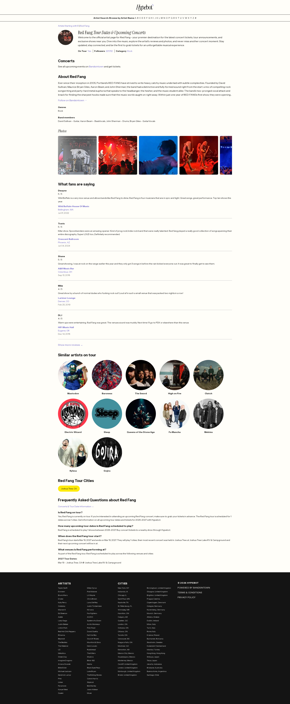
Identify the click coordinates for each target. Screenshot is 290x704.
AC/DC (90, 617)
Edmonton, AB (123, 649)
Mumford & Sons (94, 642)
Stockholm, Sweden (155, 642)
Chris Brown (92, 599)
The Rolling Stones (94, 675)
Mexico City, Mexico (126, 653)
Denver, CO (63, 301)
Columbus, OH (65, 272)
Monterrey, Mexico (125, 660)
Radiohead (91, 649)
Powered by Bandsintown (194, 587)
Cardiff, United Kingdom (127, 664)
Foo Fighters (92, 613)
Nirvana (90, 610)
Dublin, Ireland (153, 620)
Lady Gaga (62, 620)
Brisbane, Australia (154, 668)
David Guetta (92, 631)
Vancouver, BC (124, 639)
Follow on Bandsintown (71, 100)
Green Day (62, 657)
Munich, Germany (154, 613)
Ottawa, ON (123, 631)
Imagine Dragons (65, 660)
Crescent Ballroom (68, 239)
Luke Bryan (91, 671)
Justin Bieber (63, 624)
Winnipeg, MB (123, 610)
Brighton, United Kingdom (157, 595)
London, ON (122, 624)
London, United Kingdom (128, 668)
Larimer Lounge (66, 298)
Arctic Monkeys (93, 624)
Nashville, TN (123, 602)
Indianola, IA (123, 591)
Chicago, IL (122, 595)
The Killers (91, 653)
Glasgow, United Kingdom (157, 591)
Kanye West (63, 689)
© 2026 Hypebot (188, 583)
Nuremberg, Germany (156, 610)
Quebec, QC (123, 620)
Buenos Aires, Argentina (156, 671)
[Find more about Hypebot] (145, 7)
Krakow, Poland (153, 635)
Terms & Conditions (190, 592)
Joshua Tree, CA (69, 488)
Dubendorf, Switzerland (156, 646)
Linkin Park (62, 628)
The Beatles (62, 642)
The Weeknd (63, 646)
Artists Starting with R (68, 25)
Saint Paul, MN (124, 599)
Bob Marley (91, 686)
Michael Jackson (64, 671)
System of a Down (94, 620)
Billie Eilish (62, 668)
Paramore (62, 686)
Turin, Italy (151, 628)
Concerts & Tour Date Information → (76, 506)
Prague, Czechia (153, 599)
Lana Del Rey (92, 602)
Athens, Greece (153, 617)
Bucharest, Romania (155, 639)
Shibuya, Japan (153, 657)
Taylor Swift (62, 588)
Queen (60, 693)
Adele (60, 617)
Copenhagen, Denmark (156, 602)
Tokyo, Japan (152, 660)
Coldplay (61, 606)
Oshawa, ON (123, 628)
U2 (59, 649)
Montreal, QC (123, 646)
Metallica (62, 653)
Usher (60, 682)
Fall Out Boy (92, 635)
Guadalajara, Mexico (126, 657)
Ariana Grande (64, 664)
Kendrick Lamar (64, 675)
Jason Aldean (92, 689)
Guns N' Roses (93, 639)
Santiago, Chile (153, 675)
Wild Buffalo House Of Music (73, 206)
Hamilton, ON (123, 613)
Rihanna (61, 635)
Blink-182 (91, 660)
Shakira (90, 657)
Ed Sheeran (62, 613)
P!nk (60, 678)
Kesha (89, 664)
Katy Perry (62, 602)
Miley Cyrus (92, 588)
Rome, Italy (151, 631)
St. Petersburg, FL (125, 606)
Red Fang (84, 25)
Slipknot (90, 682)
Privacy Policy (187, 597)
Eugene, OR (63, 330)
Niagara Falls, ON (125, 642)
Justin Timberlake (94, 606)
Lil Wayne (91, 595)
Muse (89, 693)
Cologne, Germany (154, 606)
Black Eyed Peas (93, 668)
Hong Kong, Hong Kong (156, 653)
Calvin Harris (92, 678)
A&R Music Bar (66, 268)
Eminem (61, 591)
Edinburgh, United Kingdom (129, 671)
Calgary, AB (122, 617)
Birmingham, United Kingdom (159, 588)
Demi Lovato (92, 646)
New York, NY (123, 588)
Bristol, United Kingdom (127, 675)
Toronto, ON (122, 635)
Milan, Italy (151, 624)
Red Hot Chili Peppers (66, 631)
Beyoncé (61, 639)
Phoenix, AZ (64, 242)
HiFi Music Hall (66, 327)
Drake (60, 599)
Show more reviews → (70, 344)
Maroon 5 (62, 610)
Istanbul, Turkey (153, 649)
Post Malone (92, 591)
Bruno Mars (63, 595)
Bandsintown (96, 66)
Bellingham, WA (65, 209)
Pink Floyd (91, 628)
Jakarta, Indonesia (154, 664)
